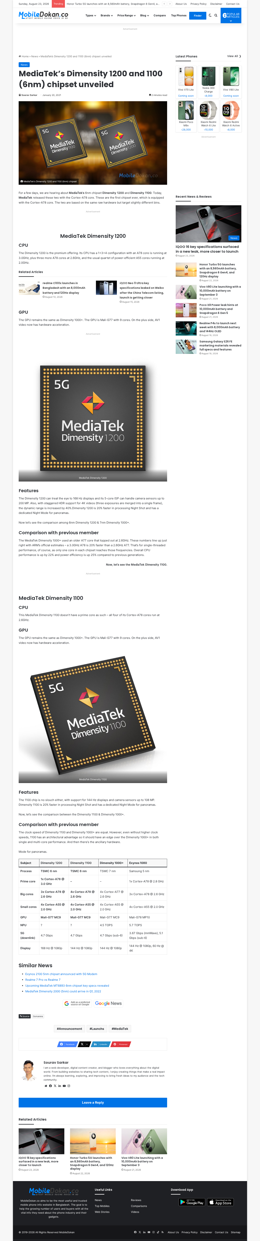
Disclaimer (216, 3)
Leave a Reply (93, 1102)
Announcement (70, 1029)
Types (89, 15)
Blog (143, 15)
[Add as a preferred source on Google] (77, 1004)
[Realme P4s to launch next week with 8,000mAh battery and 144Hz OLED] (186, 328)
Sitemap (235, 1232)
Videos (135, 1211)
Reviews (136, 1200)
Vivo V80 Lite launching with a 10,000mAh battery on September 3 (106, 3)
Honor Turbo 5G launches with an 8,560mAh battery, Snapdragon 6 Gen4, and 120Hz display (92, 1163)
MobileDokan (67, 1232)
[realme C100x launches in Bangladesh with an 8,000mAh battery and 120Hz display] (29, 288)
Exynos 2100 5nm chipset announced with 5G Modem (61, 974)
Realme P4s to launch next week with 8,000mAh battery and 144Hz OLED (219, 327)
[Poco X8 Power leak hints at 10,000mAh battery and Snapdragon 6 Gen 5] (186, 310)
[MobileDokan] (43, 15)
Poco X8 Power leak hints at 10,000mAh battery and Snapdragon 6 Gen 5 (218, 309)
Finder (198, 15)
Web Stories (102, 1211)
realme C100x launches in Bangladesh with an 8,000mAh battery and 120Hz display (64, 288)
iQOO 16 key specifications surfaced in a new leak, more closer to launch (38, 1161)
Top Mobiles (102, 1206)
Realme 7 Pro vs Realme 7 (43, 979)
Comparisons (139, 1206)
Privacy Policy (199, 3)
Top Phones (179, 15)
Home (25, 56)
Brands (105, 15)
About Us (181, 3)
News (34, 56)
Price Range (125, 15)
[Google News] (108, 1004)
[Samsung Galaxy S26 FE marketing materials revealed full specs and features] (186, 347)
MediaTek (121, 1029)
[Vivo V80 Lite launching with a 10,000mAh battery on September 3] (144, 1141)
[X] (55, 1086)
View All (232, 56)
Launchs (98, 1029)
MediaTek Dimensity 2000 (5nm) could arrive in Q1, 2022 (63, 991)
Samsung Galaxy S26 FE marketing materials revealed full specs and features (220, 345)
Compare (160, 15)
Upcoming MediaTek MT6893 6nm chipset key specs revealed (67, 985)
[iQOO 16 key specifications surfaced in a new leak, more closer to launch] (41, 1141)
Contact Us (232, 3)
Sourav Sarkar (29, 95)
